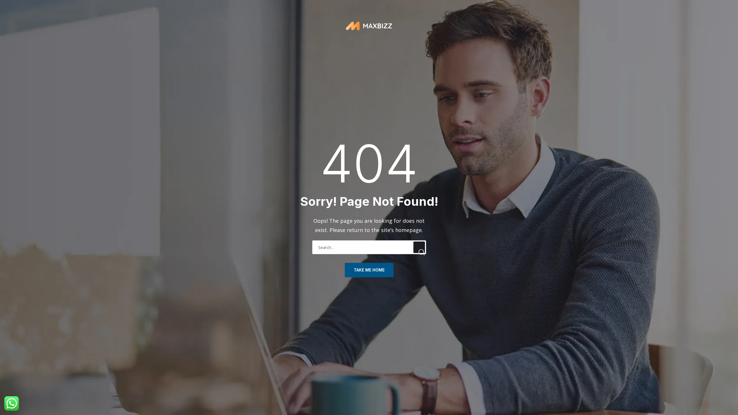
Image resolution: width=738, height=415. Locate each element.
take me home (369, 269)
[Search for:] (369, 247)
